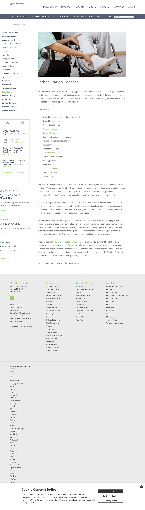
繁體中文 (13, 386)
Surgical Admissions (83, 317)
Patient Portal (81, 305)
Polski (12, 451)
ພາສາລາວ (13, 431)
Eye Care (5, 51)
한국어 (12, 426)
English (12, 368)
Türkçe (12, 482)
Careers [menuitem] (104, 7)
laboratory (59, 242)
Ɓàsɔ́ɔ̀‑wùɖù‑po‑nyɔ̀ (17, 428)
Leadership (110, 308)
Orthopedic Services (10, 73)
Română (12, 459)
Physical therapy (50, 129)
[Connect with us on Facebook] (12, 298)
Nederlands (14, 395)
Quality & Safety (111, 320)
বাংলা (11, 376)
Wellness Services (9, 107)
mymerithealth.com (19, 16)
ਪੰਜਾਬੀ (12, 456)
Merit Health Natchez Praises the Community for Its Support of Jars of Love (14, 162)
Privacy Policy (14, 310)
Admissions (80, 286)
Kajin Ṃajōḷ (13, 434)
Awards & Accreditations (114, 286)
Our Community (111, 314)
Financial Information (83, 295)
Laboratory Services (10, 62)
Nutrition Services (9, 70)
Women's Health (8, 110)
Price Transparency (16, 321)
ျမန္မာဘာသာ (14, 380)
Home (2, 24)
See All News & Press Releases (14, 172)
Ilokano (12, 417)
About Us (110, 283)
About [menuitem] (131, 7)
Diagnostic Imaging (9, 36)
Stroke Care (6, 99)
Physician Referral (82, 308)
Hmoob (12, 412)
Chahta (12, 389)
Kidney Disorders (8, 59)
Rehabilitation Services (11, 92)
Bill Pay (91, 16)
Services (7, 24)
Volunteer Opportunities (114, 323)
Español (12, 470)
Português (13, 454)
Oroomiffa (13, 392)
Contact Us (110, 301)
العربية (12, 374)
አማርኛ (12, 371)
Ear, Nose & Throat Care (11, 44)
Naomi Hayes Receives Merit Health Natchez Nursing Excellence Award (14, 150)
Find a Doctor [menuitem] (49, 7)
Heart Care (6, 55)
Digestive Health (8, 40)
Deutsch (13, 403)
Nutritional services (51, 153)
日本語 (12, 423)
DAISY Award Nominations (85, 289)
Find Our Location (16, 142)
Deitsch (12, 445)
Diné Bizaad (14, 440)
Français (13, 398)
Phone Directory (111, 317)
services (88, 95)
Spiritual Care (80, 314)
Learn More (4, 210)
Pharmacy (6, 81)
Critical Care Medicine (11, 33)
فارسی (12, 448)
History (108, 305)
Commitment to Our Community (117, 295)
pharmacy (72, 242)
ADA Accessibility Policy (18, 305)
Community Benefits (113, 298)
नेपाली (11, 443)
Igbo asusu (13, 414)
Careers (109, 289)
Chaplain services (50, 169)
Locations (118, 7)
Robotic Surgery (8, 96)
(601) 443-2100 (65, 16)
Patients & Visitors (84, 283)
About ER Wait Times (17, 133)
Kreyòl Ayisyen (15, 400)
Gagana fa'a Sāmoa (16, 465)
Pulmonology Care (9, 88)
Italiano (12, 420)
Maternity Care (8, 66)
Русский (13, 462)
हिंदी (11, 409)
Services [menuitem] (65, 7)
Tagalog (12, 476)
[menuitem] (123, 17)
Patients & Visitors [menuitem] (85, 7)
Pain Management (9, 77)
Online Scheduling (80, 16)
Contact (108, 16)
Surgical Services (9, 103)
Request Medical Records (85, 311)
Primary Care (7, 84)
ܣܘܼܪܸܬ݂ (12, 473)
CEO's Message (111, 292)
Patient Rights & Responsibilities (21, 318)
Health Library (81, 298)
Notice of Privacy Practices (19, 316)
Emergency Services (10, 47)
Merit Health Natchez (19, 283)
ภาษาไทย (13, 479)
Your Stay (79, 320)
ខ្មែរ (11, 437)
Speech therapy (49, 133)
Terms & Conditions (16, 307)
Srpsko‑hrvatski (15, 468)
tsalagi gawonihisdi (16, 384)
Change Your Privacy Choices (20, 313)
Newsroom (110, 311)
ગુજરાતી (12, 406)
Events (99, 16)
